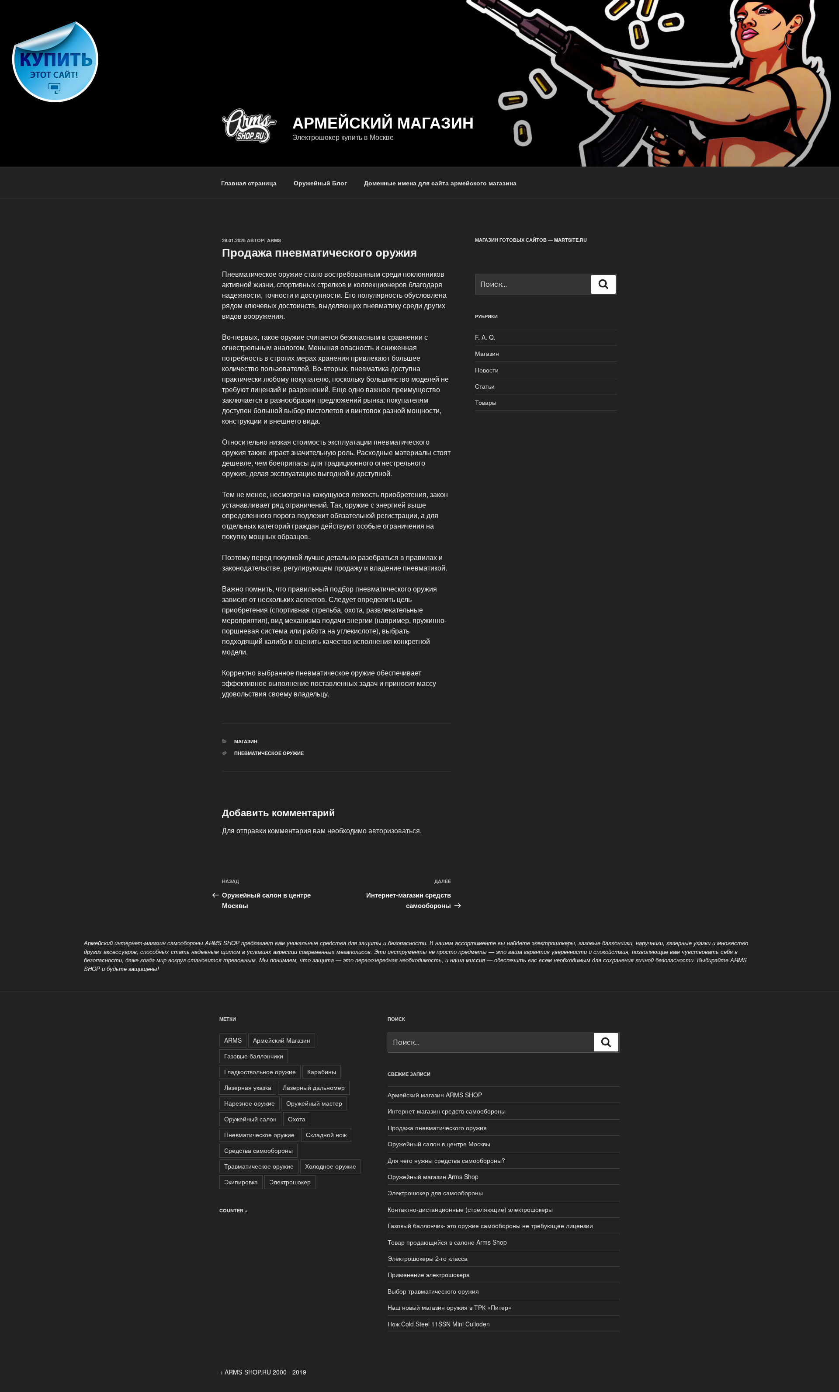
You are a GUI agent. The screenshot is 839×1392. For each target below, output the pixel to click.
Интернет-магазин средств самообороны (447, 1111)
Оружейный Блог (320, 182)
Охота (296, 1118)
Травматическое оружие (259, 1166)
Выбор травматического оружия (433, 1291)
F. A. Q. (485, 337)
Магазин (245, 741)
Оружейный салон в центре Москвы (439, 1143)
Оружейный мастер (314, 1103)
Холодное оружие (330, 1166)
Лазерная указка (247, 1087)
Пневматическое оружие (269, 753)
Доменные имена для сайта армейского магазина (440, 182)
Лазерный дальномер (314, 1087)
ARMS (233, 1040)
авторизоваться (394, 830)
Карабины (321, 1071)
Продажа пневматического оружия (437, 1127)
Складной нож (326, 1134)
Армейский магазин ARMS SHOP (435, 1094)
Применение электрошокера (429, 1274)
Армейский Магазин (281, 1040)
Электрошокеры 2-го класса (428, 1258)
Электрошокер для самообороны (435, 1192)
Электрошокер (290, 1181)
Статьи (485, 386)
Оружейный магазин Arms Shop (433, 1176)
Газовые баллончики (253, 1055)
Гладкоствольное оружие (260, 1071)
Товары (485, 402)
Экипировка (241, 1181)
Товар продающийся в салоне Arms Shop (447, 1242)
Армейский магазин (383, 122)
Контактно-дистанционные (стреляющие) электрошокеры (470, 1209)
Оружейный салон (250, 1118)
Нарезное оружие (249, 1103)
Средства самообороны (258, 1150)
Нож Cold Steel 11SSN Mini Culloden (439, 1323)
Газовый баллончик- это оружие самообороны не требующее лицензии (490, 1225)
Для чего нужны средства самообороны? (446, 1160)
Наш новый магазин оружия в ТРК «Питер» (450, 1307)
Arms (274, 240)
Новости (487, 369)
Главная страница (249, 182)
